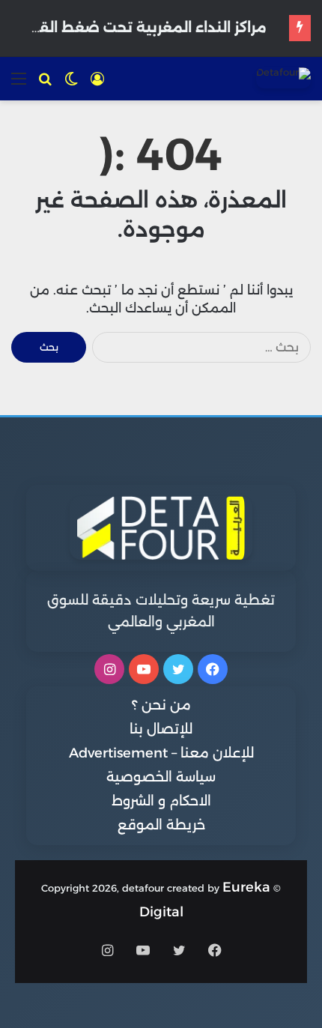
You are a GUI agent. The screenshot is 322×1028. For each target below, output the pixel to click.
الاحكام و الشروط (161, 801)
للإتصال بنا (161, 729)
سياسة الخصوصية (161, 777)
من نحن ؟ (161, 705)
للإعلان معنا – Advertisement (161, 753)
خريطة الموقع (161, 825)
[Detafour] (283, 77)
